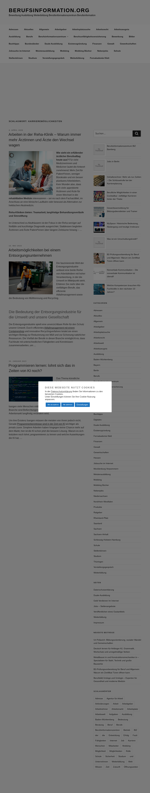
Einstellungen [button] (82, 405)
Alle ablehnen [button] (67, 404)
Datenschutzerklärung (61, 391)
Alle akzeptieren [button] (53, 404)
